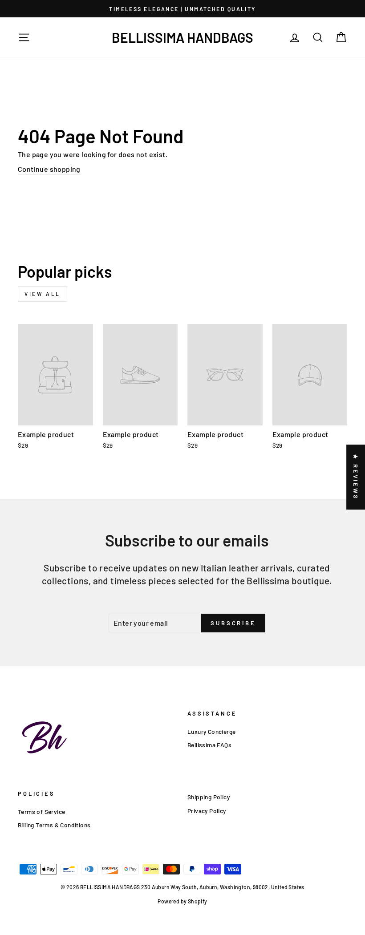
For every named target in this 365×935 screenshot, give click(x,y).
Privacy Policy (206, 810)
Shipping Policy (208, 797)
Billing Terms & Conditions (54, 825)
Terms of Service (41, 811)
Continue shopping (49, 169)
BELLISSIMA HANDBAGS (182, 37)
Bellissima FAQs (209, 745)
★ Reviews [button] (355, 477)
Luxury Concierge (211, 731)
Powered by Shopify (182, 901)
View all (42, 294)
